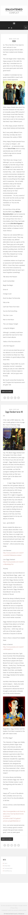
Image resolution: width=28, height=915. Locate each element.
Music (10, 39)
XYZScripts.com (21, 913)
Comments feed (8, 868)
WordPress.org (8, 871)
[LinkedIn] (11, 28)
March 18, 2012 (5, 391)
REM (14, 41)
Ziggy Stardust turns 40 (14, 411)
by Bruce (10, 391)
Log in (5, 863)
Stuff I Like (16, 39)
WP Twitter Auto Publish (8, 913)
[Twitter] (9, 28)
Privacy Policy (14, 908)
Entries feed (7, 865)
